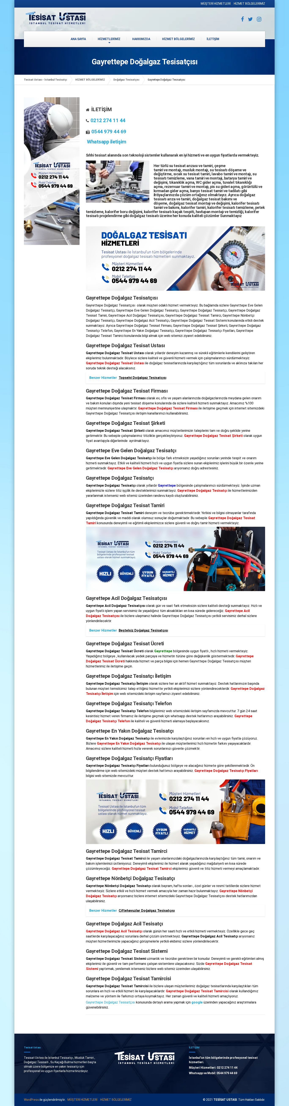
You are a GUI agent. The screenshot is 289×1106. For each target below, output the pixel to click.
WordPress (31, 1099)
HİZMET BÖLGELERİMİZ (249, 3)
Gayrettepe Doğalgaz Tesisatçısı (110, 1002)
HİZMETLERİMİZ (109, 39)
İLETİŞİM (213, 39)
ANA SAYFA (78, 39)
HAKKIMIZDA (141, 39)
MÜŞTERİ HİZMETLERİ (216, 3)
